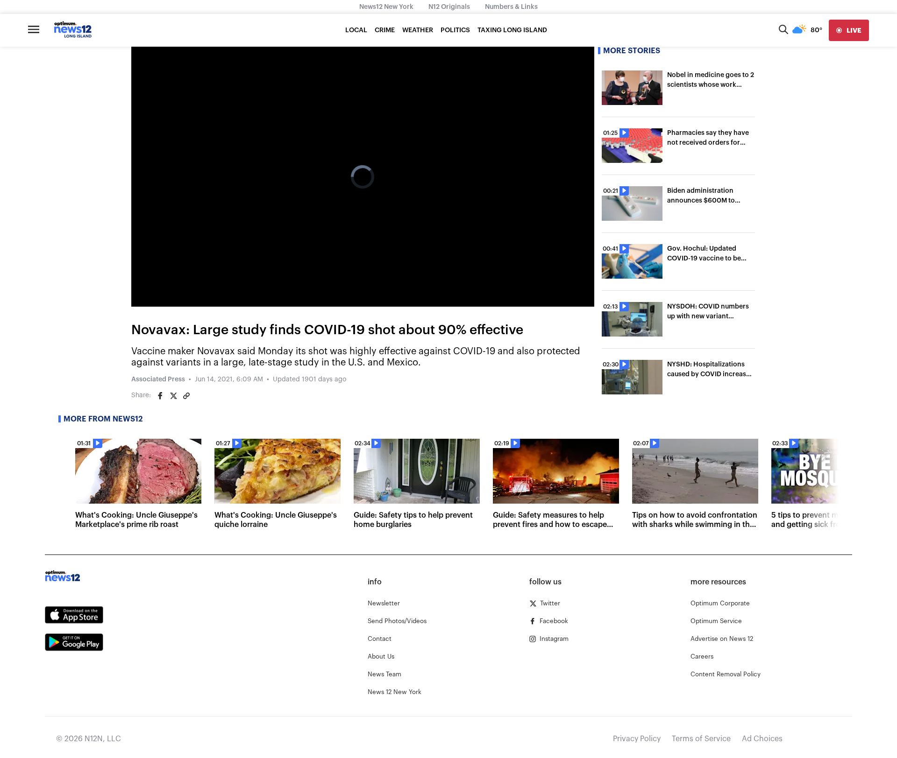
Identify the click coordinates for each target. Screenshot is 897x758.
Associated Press (158, 379)
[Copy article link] (186, 396)
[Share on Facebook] (160, 396)
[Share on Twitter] (173, 396)
